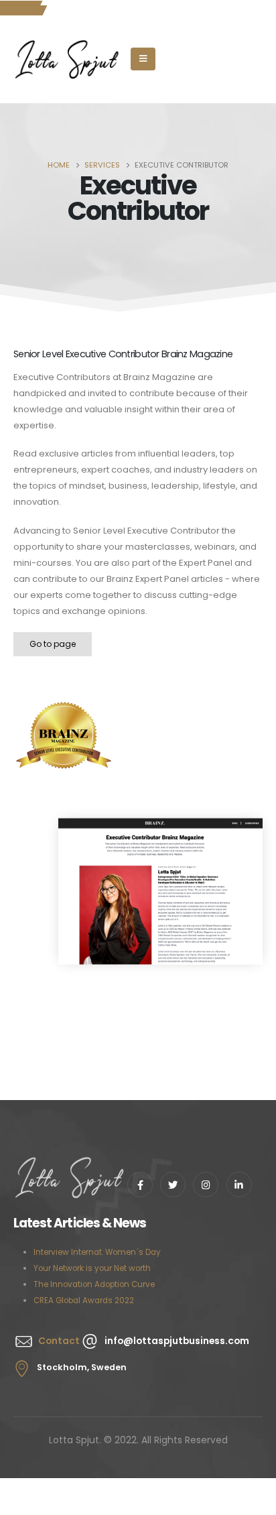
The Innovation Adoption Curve (94, 1284)
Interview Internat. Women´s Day (97, 1252)
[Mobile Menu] (143, 59)
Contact (59, 1340)
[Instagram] (205, 1184)
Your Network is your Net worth (92, 1268)
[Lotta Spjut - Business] (67, 59)
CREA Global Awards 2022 (83, 1300)
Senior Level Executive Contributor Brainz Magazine (122, 354)
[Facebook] (140, 1184)
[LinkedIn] (239, 1184)
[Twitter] (173, 1184)
